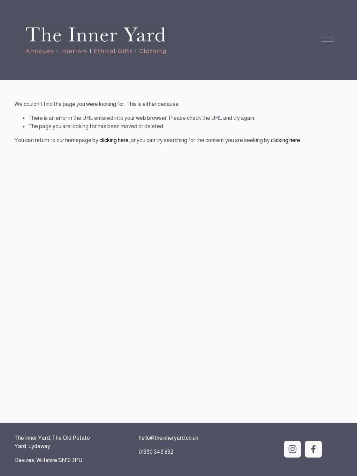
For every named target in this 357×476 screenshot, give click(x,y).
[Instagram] (292, 449)
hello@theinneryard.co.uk (168, 438)
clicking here (114, 140)
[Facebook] (313, 449)
